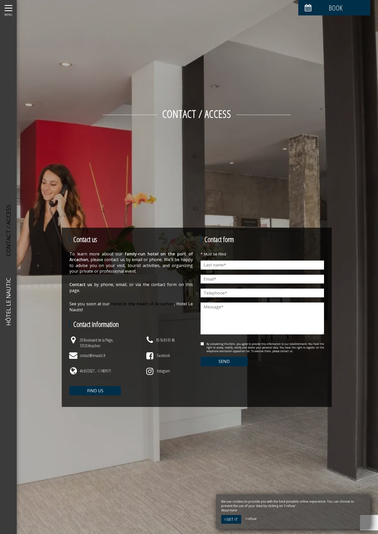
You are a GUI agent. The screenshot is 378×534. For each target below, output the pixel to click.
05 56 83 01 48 (165, 340)
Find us (95, 391)
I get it (231, 519)
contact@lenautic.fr (92, 355)
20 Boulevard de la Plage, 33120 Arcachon (96, 343)
